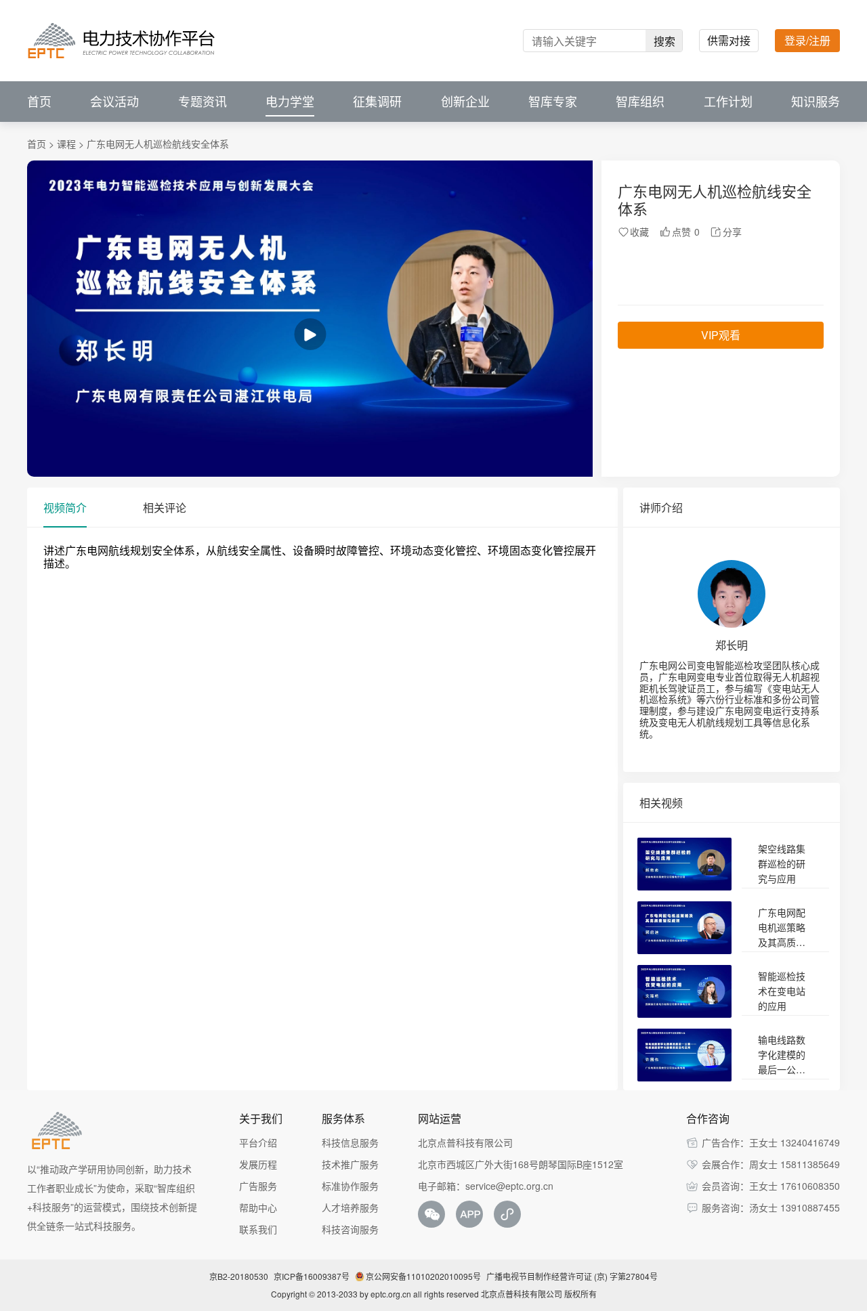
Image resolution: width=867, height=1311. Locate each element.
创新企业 (465, 101)
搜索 (664, 41)
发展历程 (258, 1164)
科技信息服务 (350, 1142)
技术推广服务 (350, 1164)
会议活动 (114, 101)
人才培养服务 (350, 1207)
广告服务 (258, 1185)
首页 (39, 101)
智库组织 (640, 101)
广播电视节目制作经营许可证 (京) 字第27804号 (572, 1276)
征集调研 (377, 101)
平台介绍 (258, 1142)
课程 (66, 143)
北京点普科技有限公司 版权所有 (539, 1293)
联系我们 (258, 1229)
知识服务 (815, 101)
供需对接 (728, 40)
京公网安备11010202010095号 (423, 1276)
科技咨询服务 (350, 1229)
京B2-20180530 (238, 1276)
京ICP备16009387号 (312, 1276)
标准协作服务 (350, 1185)
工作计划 (728, 101)
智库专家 (552, 101)
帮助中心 (258, 1207)
